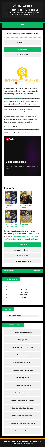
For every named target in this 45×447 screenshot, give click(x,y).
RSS (23, 287)
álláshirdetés (22, 256)
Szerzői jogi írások (22, 378)
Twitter (23, 297)
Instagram (23, 292)
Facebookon (17, 236)
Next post (37, 271)
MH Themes (29, 444)
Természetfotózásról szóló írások (22, 400)
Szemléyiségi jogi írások (22, 385)
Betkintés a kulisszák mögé (22, 362)
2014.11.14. (23, 42)
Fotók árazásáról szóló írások (22, 347)
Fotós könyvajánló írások (22, 431)
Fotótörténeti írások (22, 393)
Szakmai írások (22, 355)
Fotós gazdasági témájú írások (22, 370)
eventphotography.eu (13, 98)
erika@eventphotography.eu (14, 129)
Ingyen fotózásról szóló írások (22, 416)
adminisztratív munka (22, 250)
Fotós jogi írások (22, 340)
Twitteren (25, 236)
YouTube (23, 294)
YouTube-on (8, 239)
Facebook (23, 289)
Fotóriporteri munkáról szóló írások (22, 423)
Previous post (9, 271)
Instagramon (34, 236)
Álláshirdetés (22, 55)
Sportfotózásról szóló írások (22, 408)
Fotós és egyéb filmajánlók (22, 332)
